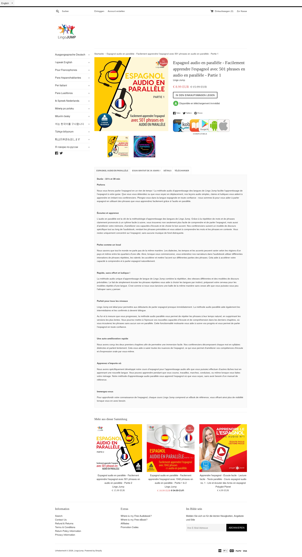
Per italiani (72, 85)
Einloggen (99, 11)
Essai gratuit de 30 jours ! (146, 171)
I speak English (72, 62)
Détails (167, 171)
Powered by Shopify (93, 550)
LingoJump (79, 550)
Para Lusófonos (72, 93)
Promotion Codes (130, 527)
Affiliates (125, 523)
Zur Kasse (242, 11)
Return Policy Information (68, 530)
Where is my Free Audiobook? (136, 515)
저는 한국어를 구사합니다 (72, 124)
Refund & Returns (64, 523)
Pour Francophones (72, 70)
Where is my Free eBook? (134, 519)
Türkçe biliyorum (72, 131)
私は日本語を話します (72, 139)
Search (58, 515)
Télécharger (182, 171)
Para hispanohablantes (72, 77)
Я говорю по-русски (72, 147)
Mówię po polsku (72, 108)
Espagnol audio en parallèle (112, 171)
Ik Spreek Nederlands (72, 100)
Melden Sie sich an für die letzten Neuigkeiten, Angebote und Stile (215, 517)
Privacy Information (65, 534)
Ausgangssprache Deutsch (72, 54)
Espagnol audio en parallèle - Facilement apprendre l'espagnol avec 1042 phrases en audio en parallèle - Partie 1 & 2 (170, 479)
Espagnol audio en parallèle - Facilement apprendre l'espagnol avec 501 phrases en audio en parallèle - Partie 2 (118, 479)
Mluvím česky (72, 116)
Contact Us (61, 519)
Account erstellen (116, 11)
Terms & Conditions (65, 527)
